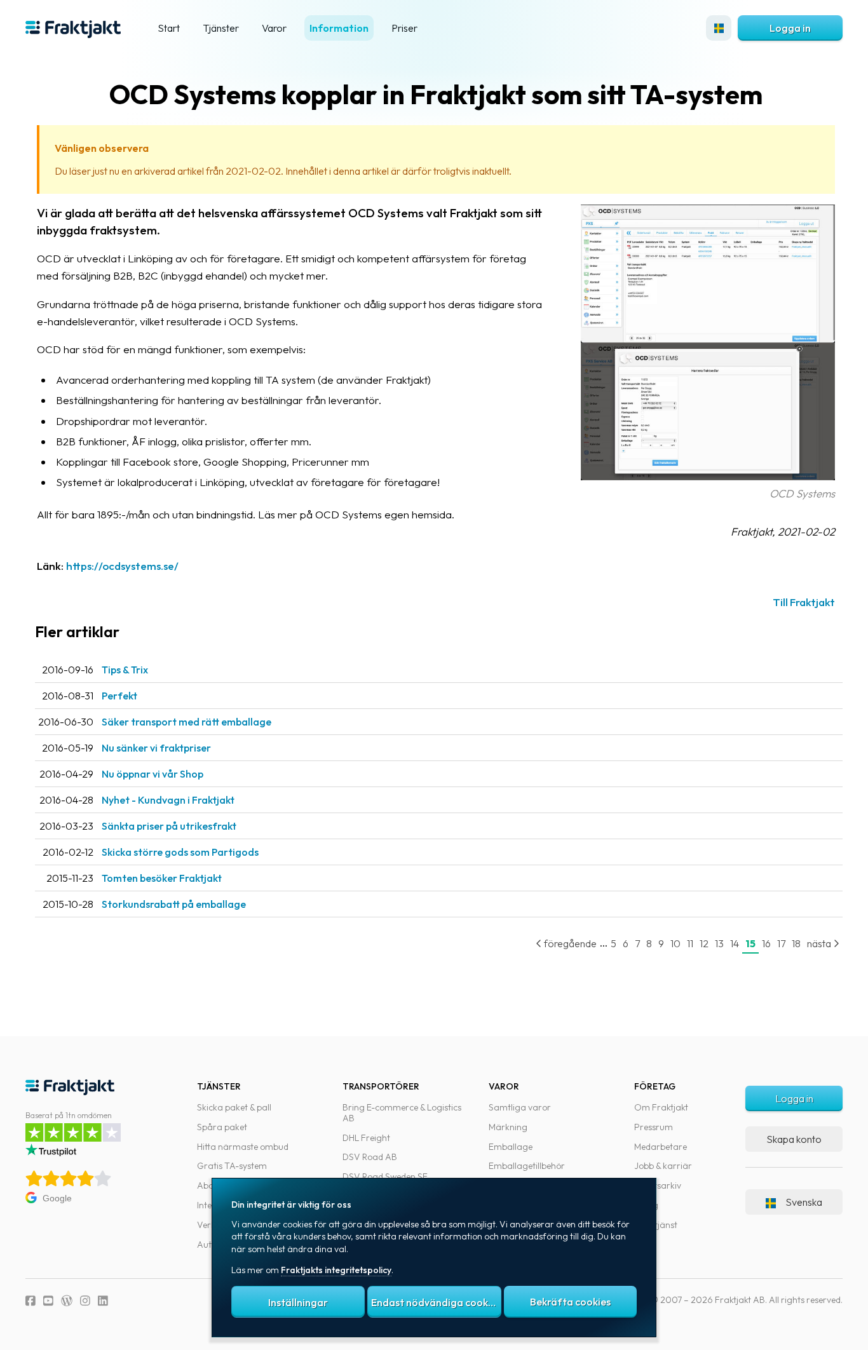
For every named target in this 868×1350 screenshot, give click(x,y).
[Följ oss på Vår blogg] (66, 1300)
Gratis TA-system (232, 1165)
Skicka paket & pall (234, 1107)
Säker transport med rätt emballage (186, 721)
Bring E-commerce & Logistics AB (401, 1113)
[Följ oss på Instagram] (85, 1300)
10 (675, 943)
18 (796, 943)
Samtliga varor (520, 1107)
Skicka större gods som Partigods (180, 852)
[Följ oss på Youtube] (48, 1300)
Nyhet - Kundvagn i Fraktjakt (168, 799)
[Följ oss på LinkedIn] (103, 1300)
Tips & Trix (125, 669)
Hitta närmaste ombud (242, 1146)
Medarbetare (660, 1146)
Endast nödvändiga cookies (436, 1302)
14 (734, 943)
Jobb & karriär (663, 1165)
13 (719, 943)
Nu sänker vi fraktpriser (156, 747)
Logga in (790, 28)
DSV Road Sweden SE (385, 1176)
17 (781, 943)
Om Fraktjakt (661, 1107)
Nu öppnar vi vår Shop (152, 773)
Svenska (803, 1202)
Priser (404, 28)
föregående (569, 943)
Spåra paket (222, 1127)
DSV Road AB (369, 1157)
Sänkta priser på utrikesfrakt (169, 826)
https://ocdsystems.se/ (122, 565)
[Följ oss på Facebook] (30, 1300)
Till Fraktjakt (804, 602)
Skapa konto (794, 1139)
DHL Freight (366, 1138)
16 (766, 943)
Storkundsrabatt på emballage (174, 904)
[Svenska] (718, 28)
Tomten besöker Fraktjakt (162, 878)
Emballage (510, 1146)
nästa (820, 943)
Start (169, 28)
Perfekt (119, 695)
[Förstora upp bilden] (708, 476)
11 (690, 943)
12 (704, 943)
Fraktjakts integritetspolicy (336, 1270)
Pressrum (653, 1127)
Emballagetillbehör (527, 1165)
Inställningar (298, 1302)
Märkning (508, 1127)
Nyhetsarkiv (657, 1185)
